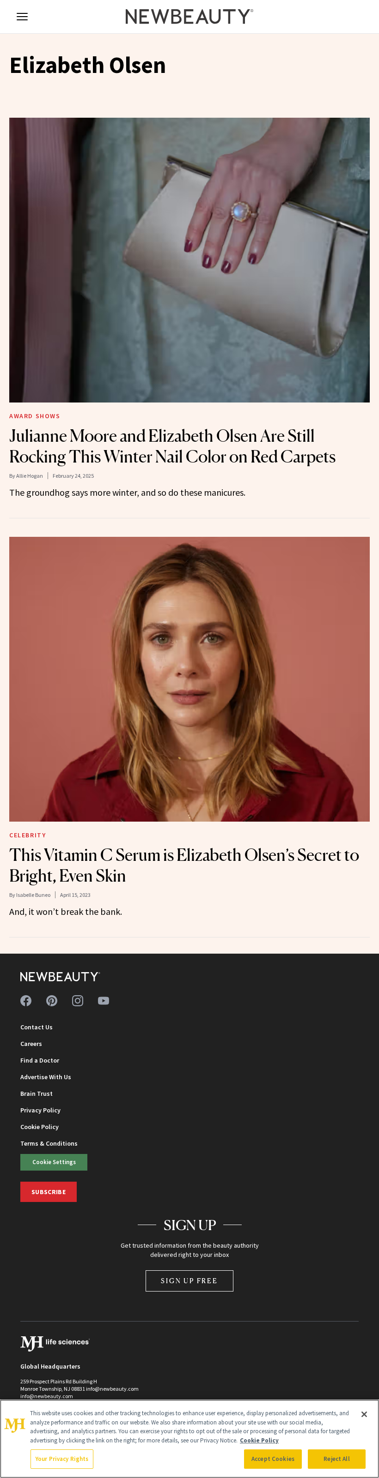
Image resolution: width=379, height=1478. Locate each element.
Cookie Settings (54, 1162)
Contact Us (36, 1027)
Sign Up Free (189, 1281)
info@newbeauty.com (46, 1396)
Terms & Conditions (49, 1143)
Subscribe (48, 1192)
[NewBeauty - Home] (189, 16)
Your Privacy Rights (62, 1459)
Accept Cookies (272, 1459)
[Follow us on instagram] (77, 1000)
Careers (31, 1043)
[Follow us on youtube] (103, 1000)
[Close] (364, 1414)
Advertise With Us (45, 1077)
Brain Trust (36, 1093)
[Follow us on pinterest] (51, 1000)
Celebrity (27, 835)
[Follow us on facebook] (25, 1000)
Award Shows (35, 416)
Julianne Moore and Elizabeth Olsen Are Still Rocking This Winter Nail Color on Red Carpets (172, 446)
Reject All (336, 1459)
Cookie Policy (39, 1127)
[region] (189, 1439)
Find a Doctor (39, 1060)
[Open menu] (22, 17)
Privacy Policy (40, 1110)
